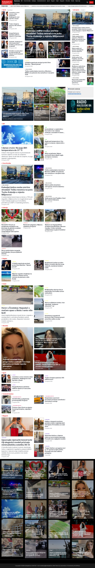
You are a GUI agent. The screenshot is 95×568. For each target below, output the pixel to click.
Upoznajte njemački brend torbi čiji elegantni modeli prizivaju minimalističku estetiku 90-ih (16, 442)
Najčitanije (17, 4)
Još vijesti (82, 10)
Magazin (62, 1)
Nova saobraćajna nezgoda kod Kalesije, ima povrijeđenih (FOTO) (11, 252)
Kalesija (34, 1)
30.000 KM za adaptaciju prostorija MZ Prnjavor (20, 399)
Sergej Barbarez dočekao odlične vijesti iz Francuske (15, 34)
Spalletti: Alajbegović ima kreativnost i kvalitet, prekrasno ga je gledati (16, 44)
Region (53, 1)
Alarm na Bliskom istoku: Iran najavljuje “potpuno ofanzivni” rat (55, 304)
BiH (22, 1)
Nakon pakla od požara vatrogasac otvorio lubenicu (77, 50)
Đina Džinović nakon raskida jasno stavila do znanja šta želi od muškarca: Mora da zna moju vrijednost (48, 341)
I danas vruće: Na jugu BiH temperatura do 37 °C (14, 149)
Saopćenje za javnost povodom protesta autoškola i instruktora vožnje (55, 399)
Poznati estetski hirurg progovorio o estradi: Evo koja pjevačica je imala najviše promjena (16, 362)
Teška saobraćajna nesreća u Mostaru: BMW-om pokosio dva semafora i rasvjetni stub (39, 72)
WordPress (77, 565)
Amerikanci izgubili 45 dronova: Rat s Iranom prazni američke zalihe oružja (54, 317)
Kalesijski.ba (7, 2)
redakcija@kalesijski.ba (74, 93)
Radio (72, 1)
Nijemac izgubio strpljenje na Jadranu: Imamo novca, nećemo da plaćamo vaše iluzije (22, 276)
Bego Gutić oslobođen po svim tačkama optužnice (78, 81)
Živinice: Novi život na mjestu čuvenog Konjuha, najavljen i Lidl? (22, 409)
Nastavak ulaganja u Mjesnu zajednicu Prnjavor (32, 225)
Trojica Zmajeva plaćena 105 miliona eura (63, 6)
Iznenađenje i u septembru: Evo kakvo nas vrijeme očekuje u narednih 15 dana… (55, 130)
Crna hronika (27, 1)
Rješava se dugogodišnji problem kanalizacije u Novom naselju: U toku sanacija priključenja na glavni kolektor (55, 227)
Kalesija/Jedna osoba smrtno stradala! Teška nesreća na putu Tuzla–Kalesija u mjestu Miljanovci (45, 33)
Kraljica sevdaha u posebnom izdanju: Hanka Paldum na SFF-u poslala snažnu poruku (47, 364)
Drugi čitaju (9, 10)
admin (13, 477)
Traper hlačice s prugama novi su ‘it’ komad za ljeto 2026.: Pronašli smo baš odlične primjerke (55, 450)
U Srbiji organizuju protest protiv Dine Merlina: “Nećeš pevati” (38, 63)
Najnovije (77, 1)
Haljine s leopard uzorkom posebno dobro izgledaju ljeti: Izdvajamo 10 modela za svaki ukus (55, 424)
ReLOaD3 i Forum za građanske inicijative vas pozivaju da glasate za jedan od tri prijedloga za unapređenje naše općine (11, 228)
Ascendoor (63, 565)
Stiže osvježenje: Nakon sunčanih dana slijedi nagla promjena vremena (54, 155)
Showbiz (68, 1)
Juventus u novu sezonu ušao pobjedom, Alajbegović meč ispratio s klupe (34, 6)
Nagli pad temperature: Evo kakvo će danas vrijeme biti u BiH (54, 143)
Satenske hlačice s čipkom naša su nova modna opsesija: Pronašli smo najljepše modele (55, 437)
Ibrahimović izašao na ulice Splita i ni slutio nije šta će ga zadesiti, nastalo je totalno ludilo (54, 265)
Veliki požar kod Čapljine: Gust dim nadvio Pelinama (77, 58)
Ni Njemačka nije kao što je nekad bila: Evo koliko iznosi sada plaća (54, 291)
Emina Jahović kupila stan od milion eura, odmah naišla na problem (82, 554)
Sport (48, 1)
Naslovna (17, 1)
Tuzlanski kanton (41, 1)
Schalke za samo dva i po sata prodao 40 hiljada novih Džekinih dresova (16, 53)
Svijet (57, 1)
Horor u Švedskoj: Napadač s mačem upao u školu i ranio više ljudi (17, 310)
